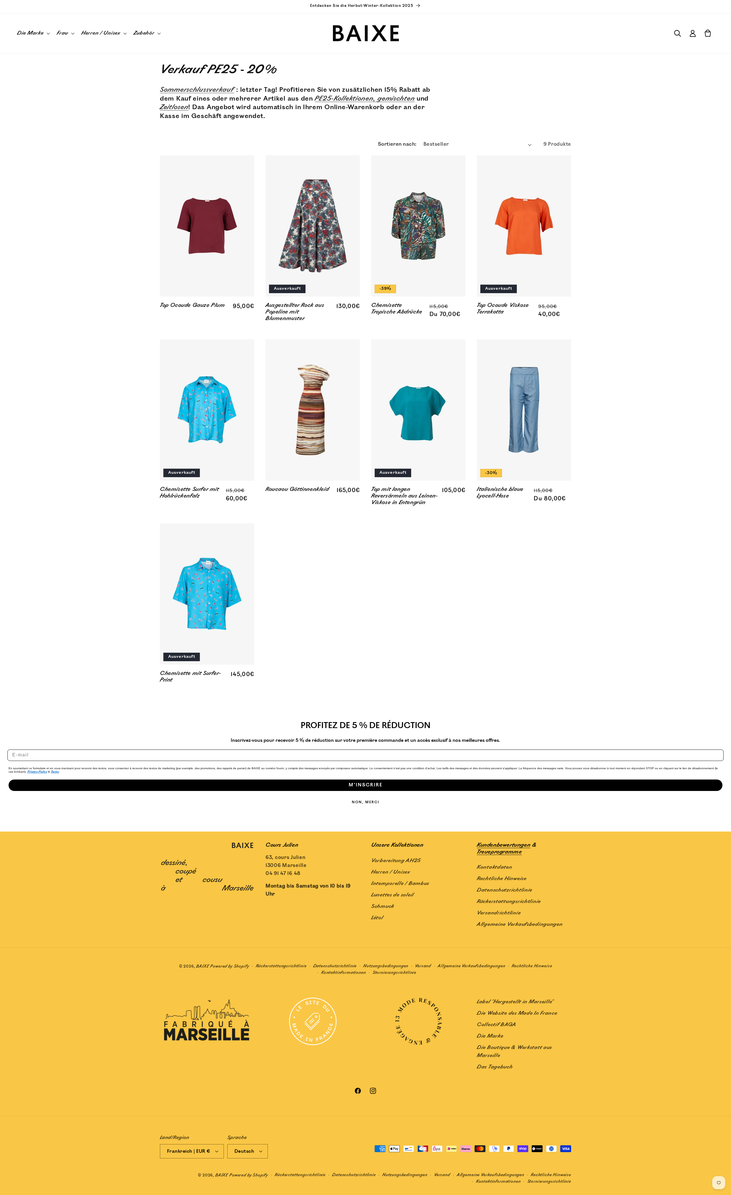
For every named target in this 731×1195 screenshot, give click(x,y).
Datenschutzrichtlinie (504, 889)
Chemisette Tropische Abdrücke (396, 309)
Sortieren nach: (397, 144)
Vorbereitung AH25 (395, 860)
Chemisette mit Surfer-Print (190, 677)
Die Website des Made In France (517, 1013)
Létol (377, 917)
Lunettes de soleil (392, 894)
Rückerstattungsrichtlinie (509, 901)
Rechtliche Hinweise (502, 878)
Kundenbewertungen (503, 845)
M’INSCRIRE (365, 785)
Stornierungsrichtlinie (394, 972)
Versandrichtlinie (499, 912)
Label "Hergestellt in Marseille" (515, 1001)
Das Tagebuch (495, 1067)
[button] (33, 33)
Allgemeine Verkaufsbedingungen (520, 924)
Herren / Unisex (390, 871)
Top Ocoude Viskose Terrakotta (503, 309)
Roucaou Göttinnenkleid (297, 490)
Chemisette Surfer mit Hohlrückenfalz (189, 493)
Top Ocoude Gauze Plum (192, 306)
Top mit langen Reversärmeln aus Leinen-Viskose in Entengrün (404, 496)
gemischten (395, 98)
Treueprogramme (499, 851)
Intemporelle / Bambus (400, 883)
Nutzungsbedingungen (385, 966)
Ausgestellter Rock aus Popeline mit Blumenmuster (295, 312)
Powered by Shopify (229, 966)
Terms (55, 772)
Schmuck (382, 906)
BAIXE (202, 966)
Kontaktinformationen (343, 972)
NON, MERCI (365, 802)
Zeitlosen (174, 107)
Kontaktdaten (494, 867)
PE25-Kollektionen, (345, 98)
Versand (423, 966)
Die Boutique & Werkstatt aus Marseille (514, 1051)
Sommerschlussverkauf (197, 89)
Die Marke (490, 1036)
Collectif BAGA (496, 1024)
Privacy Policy (37, 772)
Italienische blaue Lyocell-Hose (500, 493)
